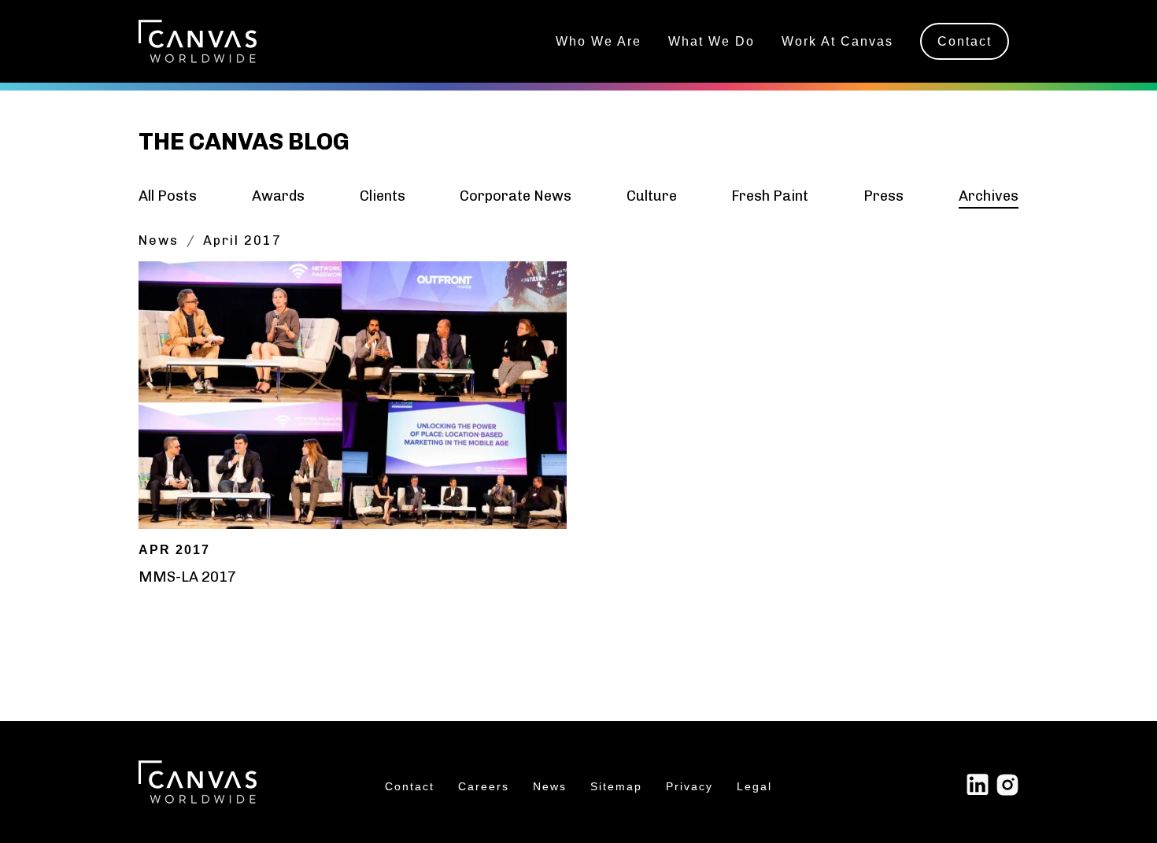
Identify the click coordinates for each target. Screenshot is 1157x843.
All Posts (168, 196)
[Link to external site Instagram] (1007, 784)
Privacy (689, 787)
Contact (964, 41)
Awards (278, 196)
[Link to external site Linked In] (978, 784)
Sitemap (616, 787)
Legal (754, 787)
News (159, 240)
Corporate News (515, 196)
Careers (483, 787)
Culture (652, 196)
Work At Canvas (837, 41)
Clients (382, 196)
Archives (988, 196)
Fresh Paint (769, 196)
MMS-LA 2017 (187, 577)
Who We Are (598, 41)
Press (883, 196)
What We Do (711, 41)
